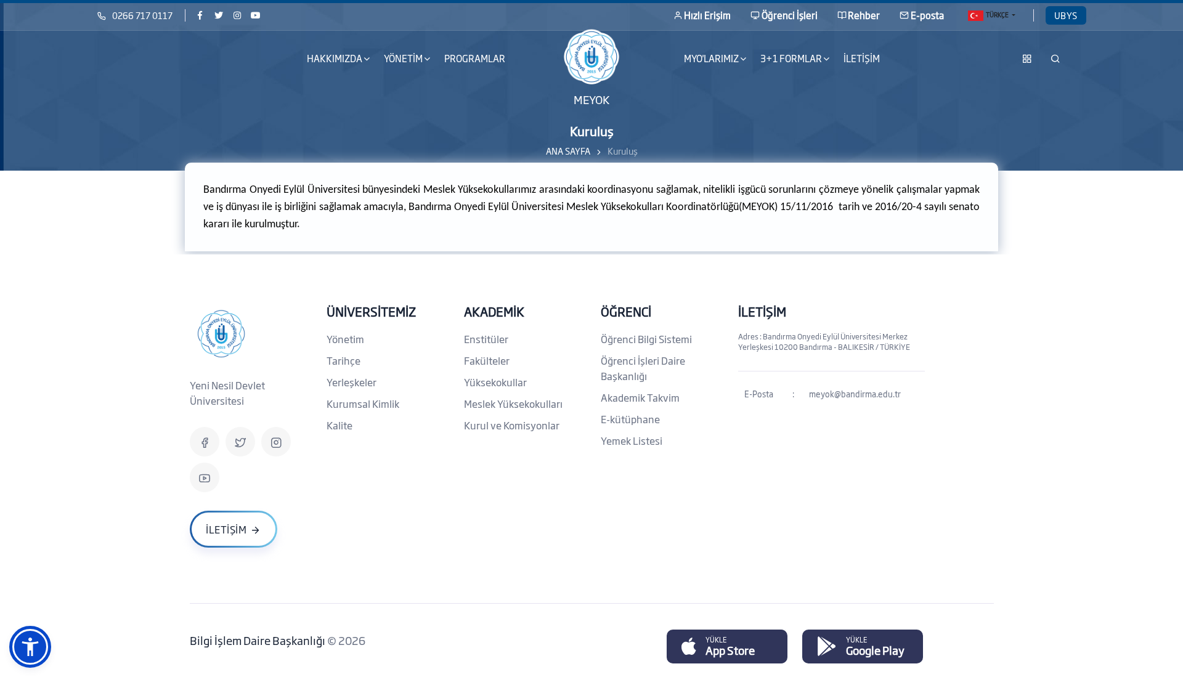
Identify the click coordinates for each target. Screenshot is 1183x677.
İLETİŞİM (862, 58)
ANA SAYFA (568, 150)
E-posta (927, 15)
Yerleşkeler (351, 382)
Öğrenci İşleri (790, 15)
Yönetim (345, 338)
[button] (30, 647)
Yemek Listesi (631, 440)
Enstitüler (486, 338)
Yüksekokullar (495, 382)
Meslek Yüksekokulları (513, 403)
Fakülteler (487, 360)
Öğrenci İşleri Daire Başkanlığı (643, 368)
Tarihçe (343, 360)
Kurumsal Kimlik (363, 403)
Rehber (864, 15)
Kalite (339, 425)
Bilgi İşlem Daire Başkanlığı (258, 640)
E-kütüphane (630, 418)
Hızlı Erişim (707, 15)
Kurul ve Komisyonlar (511, 425)
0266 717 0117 (142, 15)
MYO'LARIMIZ (711, 58)
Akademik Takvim (640, 397)
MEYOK (591, 99)
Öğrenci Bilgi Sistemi (646, 338)
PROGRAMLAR (474, 58)
